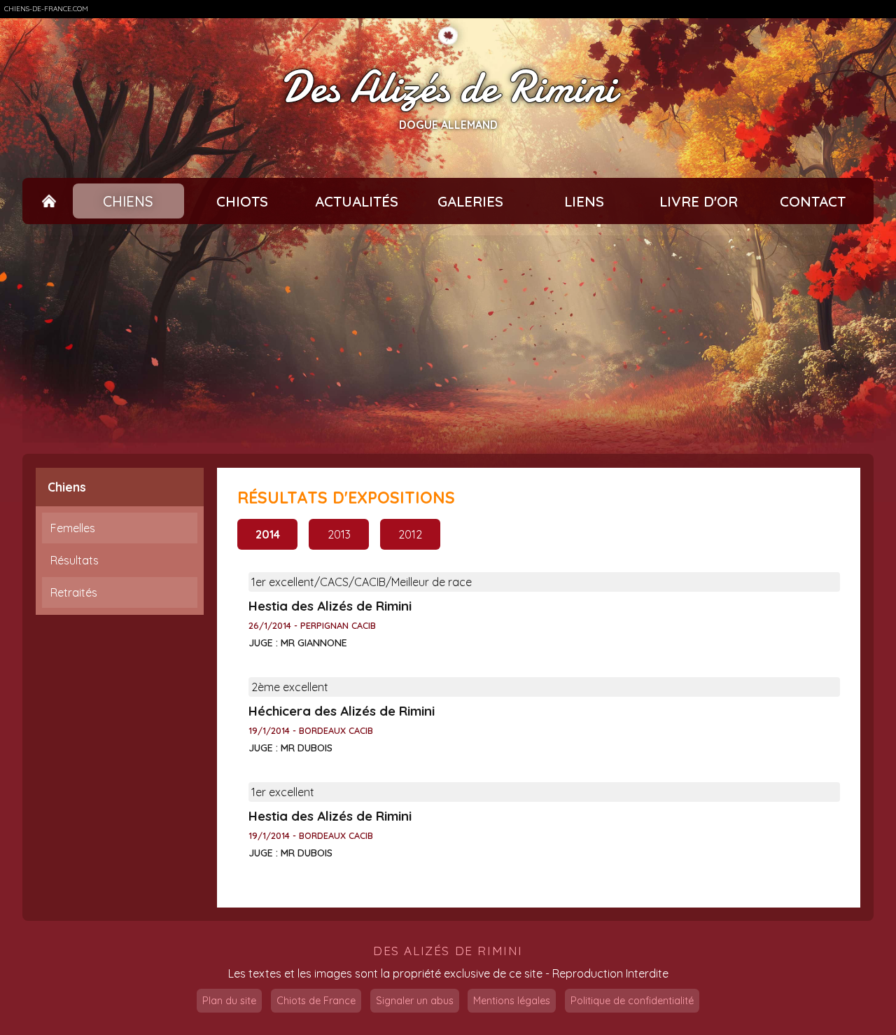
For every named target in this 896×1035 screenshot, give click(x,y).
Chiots (242, 201)
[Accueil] (49, 201)
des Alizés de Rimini (448, 950)
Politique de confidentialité (632, 1000)
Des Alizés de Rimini (448, 87)
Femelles (72, 528)
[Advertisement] (448, 339)
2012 (410, 534)
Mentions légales (511, 1000)
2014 (267, 534)
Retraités (73, 592)
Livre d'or (698, 201)
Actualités (356, 201)
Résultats (74, 560)
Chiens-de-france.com (46, 8)
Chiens (128, 201)
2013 (339, 534)
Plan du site (229, 1000)
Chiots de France (316, 1000)
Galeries (470, 201)
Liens (584, 201)
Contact (813, 201)
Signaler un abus (415, 1000)
